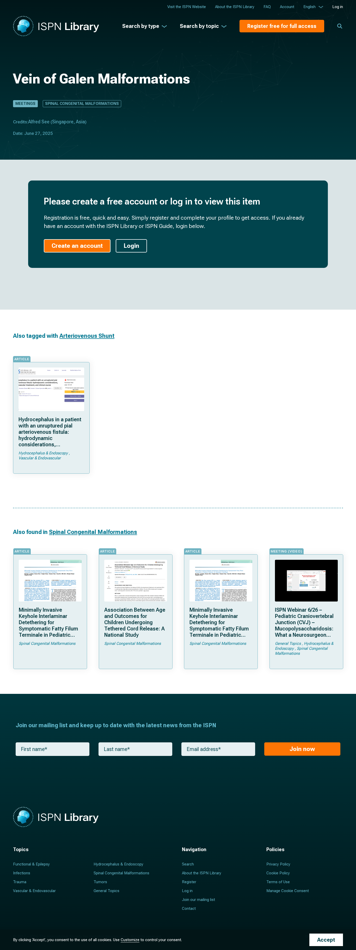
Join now (302, 749)
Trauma (19, 882)
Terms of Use (278, 882)
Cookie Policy (278, 873)
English (309, 6)
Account (287, 6)
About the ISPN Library (234, 6)
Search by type (140, 26)
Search (188, 864)
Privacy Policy (278, 864)
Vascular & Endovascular (34, 890)
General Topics (106, 890)
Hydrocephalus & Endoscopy (118, 864)
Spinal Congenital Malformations (82, 103)
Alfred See (39, 121)
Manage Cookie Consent (287, 890)
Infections (21, 873)
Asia (80, 121)
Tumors (100, 882)
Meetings (25, 103)
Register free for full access (281, 26)
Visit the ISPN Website (186, 6)
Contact (189, 908)
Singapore (62, 121)
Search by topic (199, 26)
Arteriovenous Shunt (86, 336)
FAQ (267, 6)
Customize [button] (130, 939)
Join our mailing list (198, 899)
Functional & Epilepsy (31, 864)
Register (189, 882)
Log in (337, 6)
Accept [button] (326, 940)
